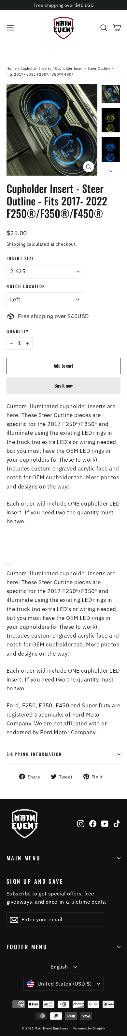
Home (12, 68)
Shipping (16, 244)
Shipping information (34, 754)
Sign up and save (35, 881)
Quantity (18, 331)
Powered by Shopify (89, 1028)
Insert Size (20, 258)
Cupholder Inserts (36, 68)
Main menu (24, 858)
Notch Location (26, 286)
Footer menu (27, 947)
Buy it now (63, 385)
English (59, 966)
